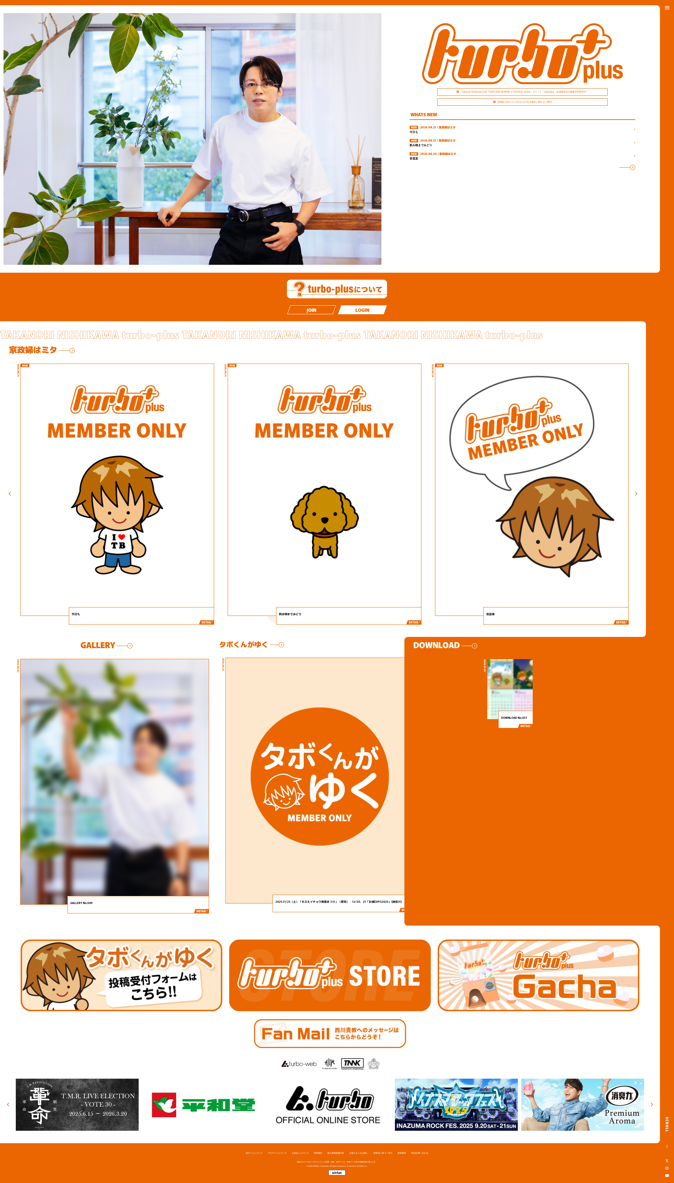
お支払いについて (300, 1153)
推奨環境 (402, 1153)
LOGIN (362, 310)
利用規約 (318, 1153)
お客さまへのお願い (358, 1153)
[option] (192, 139)
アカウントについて (277, 1153)
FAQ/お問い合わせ (419, 1153)
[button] (16, 494)
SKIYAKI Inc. (362, 1166)
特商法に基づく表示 (383, 1153)
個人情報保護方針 (335, 1153)
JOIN (311, 310)
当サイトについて (254, 1153)
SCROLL (667, 1124)
